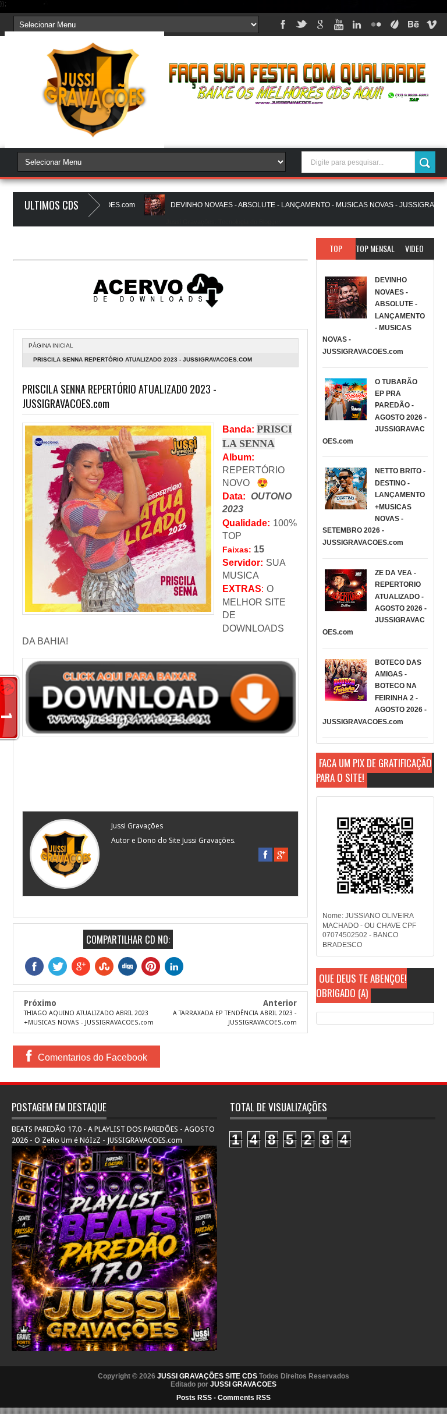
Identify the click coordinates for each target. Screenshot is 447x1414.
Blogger (269, 221)
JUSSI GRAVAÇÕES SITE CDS (207, 1376)
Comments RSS (244, 1398)
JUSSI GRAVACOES (243, 1384)
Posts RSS (194, 1398)
